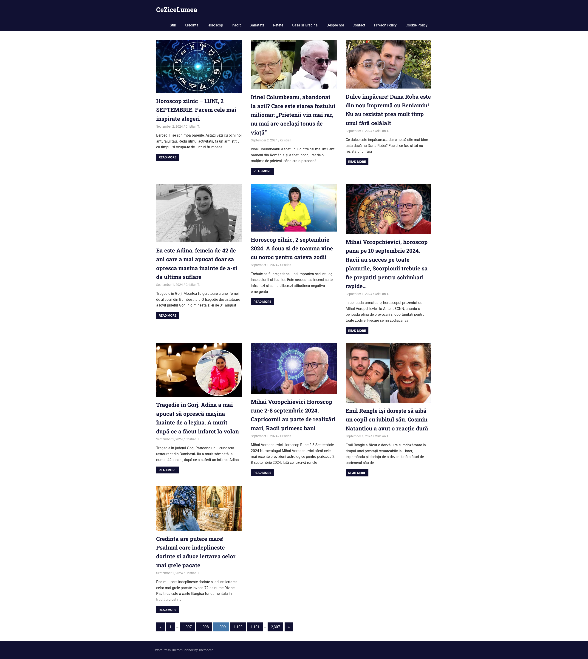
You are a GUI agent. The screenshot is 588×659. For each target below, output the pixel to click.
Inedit (236, 25)
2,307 (275, 627)
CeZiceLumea (176, 9)
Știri (173, 25)
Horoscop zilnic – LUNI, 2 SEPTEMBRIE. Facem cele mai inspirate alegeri (196, 109)
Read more (167, 157)
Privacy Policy (385, 25)
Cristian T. (193, 126)
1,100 (238, 627)
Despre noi (335, 25)
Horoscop (215, 25)
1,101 (255, 627)
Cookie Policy (416, 25)
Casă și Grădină (305, 25)
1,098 (204, 627)
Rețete (278, 25)
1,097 (187, 627)
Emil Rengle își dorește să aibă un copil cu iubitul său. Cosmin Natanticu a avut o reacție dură (387, 419)
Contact (359, 25)
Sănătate (257, 25)
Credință (191, 25)
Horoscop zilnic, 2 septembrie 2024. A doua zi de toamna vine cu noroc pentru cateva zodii (292, 248)
